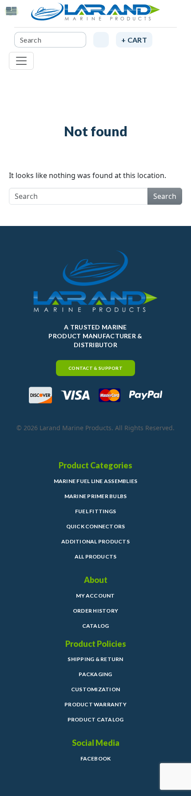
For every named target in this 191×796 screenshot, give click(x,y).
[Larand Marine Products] (95, 15)
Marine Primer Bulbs (95, 496)
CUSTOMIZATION (95, 689)
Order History (95, 610)
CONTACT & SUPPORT (95, 368)
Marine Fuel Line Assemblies (95, 481)
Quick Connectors (95, 526)
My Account (95, 595)
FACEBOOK (95, 758)
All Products (96, 556)
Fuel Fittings (95, 511)
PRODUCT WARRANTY (95, 704)
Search (164, 196)
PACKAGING (95, 674)
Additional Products (95, 541)
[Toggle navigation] (21, 61)
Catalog (95, 625)
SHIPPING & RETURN (95, 659)
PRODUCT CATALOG (96, 719)
